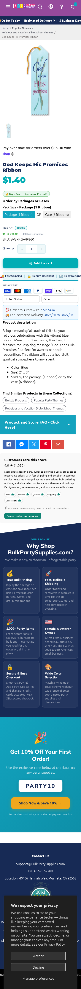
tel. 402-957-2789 (40, 871)
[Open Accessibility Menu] (51, 6)
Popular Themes (21, 28)
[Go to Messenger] (22, 444)
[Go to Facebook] (9, 444)
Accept (38, 955)
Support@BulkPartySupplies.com (40, 863)
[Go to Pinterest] (45, 444)
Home (5, 28)
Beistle (21, 228)
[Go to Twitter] (34, 444)
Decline (38, 967)
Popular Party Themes (48, 400)
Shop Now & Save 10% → (40, 803)
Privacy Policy (54, 944)
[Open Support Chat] (61, 6)
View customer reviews (22, 516)
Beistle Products (16, 400)
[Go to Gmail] (58, 444)
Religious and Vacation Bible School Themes (27, 32)
